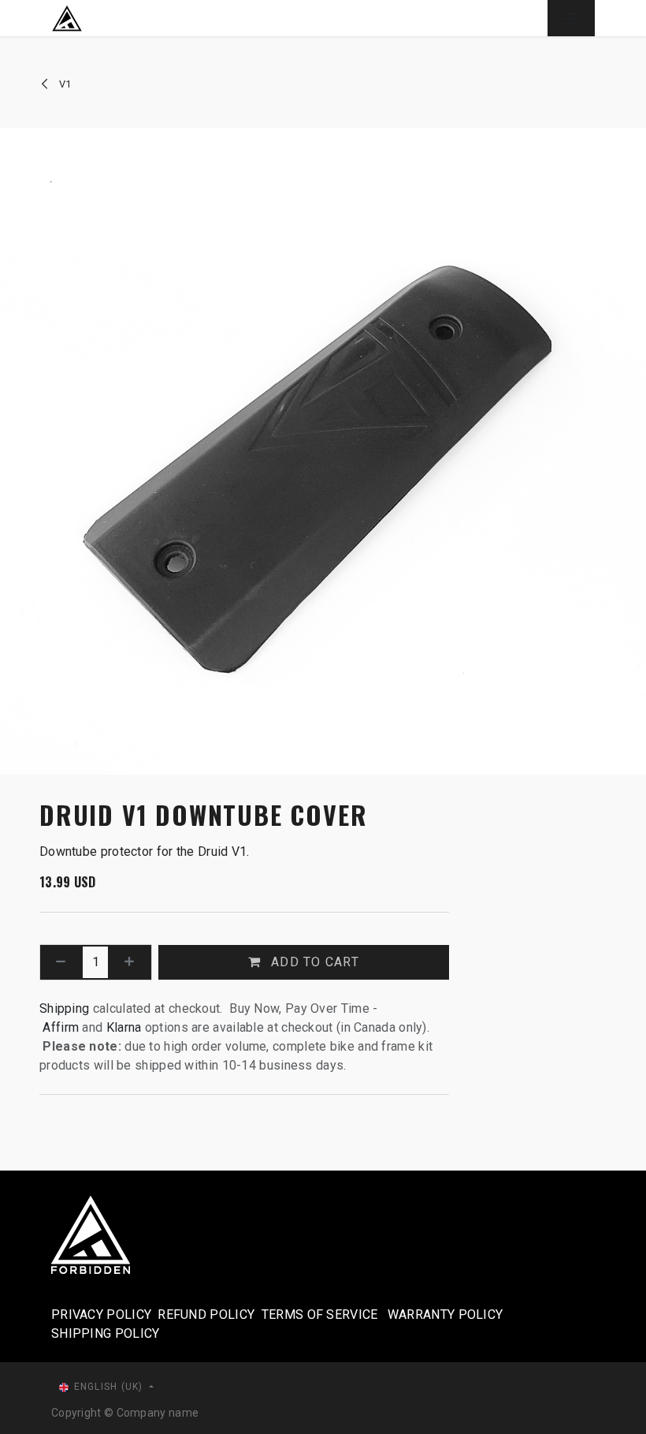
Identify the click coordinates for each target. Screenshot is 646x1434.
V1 (63, 84)
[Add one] (129, 962)
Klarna (124, 1027)
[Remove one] (61, 962)
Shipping (64, 1008)
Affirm (62, 1027)
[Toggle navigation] (571, 18)
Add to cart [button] (313, 961)
